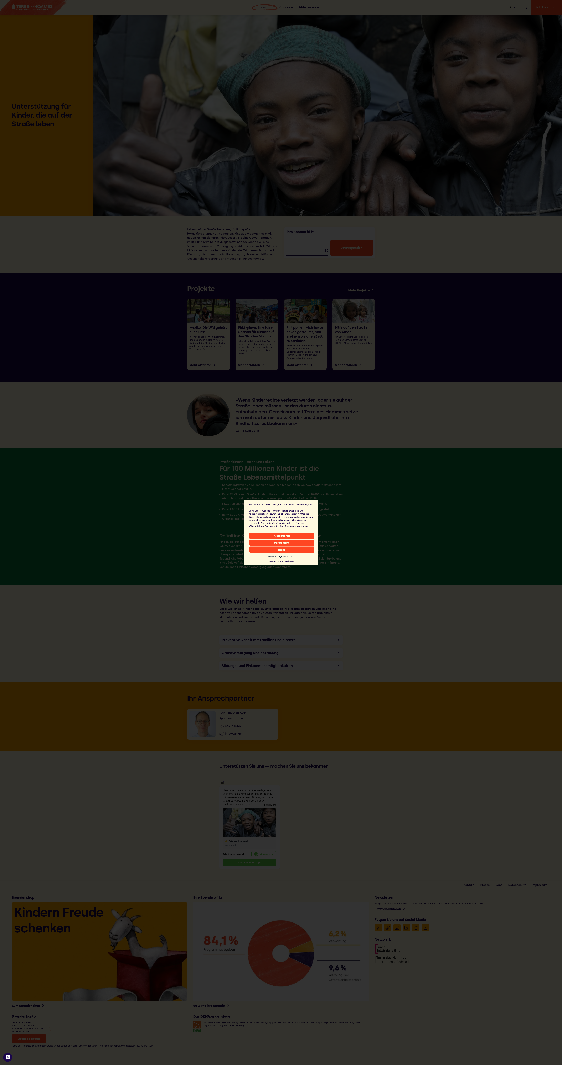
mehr (281, 549)
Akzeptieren (282, 535)
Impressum (272, 561)
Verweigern (282, 542)
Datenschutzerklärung (286, 561)
